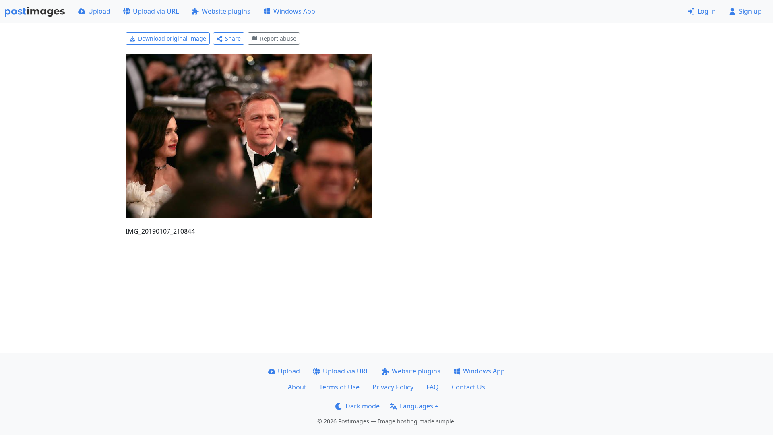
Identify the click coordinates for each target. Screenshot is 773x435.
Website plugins (226, 11)
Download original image (172, 38)
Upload (99, 11)
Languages (416, 406)
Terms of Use (339, 387)
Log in (706, 11)
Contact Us (468, 387)
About (297, 387)
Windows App (294, 11)
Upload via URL (156, 11)
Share (233, 38)
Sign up (750, 11)
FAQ (432, 387)
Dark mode (362, 406)
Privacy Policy (392, 387)
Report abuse (278, 38)
